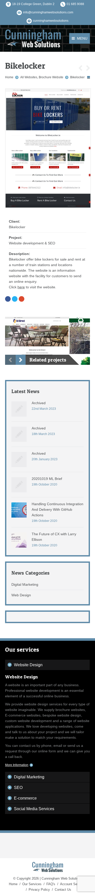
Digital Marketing (24, 584)
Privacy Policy (39, 889)
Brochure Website (51, 77)
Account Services (73, 884)
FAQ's (50, 884)
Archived (39, 403)
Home (9, 77)
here (21, 287)
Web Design (21, 595)
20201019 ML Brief (47, 479)
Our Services (32, 884)
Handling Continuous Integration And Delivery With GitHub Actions (57, 509)
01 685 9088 (75, 4)
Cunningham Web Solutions (62, 878)
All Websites (28, 77)
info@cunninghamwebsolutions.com (48, 12)
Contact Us (63, 889)
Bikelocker (77, 77)
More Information (16, 765)
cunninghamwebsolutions (50, 20)
